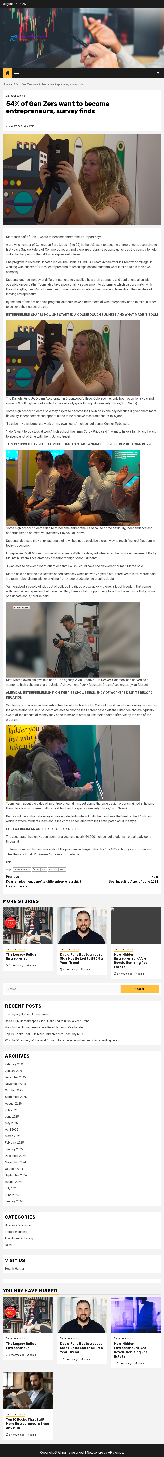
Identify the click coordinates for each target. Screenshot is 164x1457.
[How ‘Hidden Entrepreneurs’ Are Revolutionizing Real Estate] (136, 925)
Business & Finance (18, 1225)
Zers (62, 869)
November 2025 (15, 1084)
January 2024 (14, 1201)
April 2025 (11, 1129)
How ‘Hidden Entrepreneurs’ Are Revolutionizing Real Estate (131, 961)
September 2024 (16, 1175)
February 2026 (14, 1064)
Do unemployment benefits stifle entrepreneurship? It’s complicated (43, 881)
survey (53, 869)
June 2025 (12, 1116)
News (8, 1245)
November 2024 (15, 1162)
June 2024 (12, 1195)
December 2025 (15, 1077)
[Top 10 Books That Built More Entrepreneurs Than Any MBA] (28, 1390)
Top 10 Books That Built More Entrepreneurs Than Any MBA (44, 1034)
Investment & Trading (19, 1238)
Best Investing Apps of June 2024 (133, 879)
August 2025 (13, 1103)
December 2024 (15, 1156)
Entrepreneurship (15, 95)
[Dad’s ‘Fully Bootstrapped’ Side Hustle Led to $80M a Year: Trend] (82, 925)
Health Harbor (14, 1269)
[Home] (7, 73)
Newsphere (95, 1452)
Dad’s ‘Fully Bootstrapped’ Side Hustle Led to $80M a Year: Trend (81, 959)
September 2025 (16, 1097)
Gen (44, 869)
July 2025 (11, 1110)
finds (36, 869)
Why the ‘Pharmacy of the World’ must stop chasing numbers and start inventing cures (62, 1040)
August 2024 (13, 1182)
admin (30, 126)
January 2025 (14, 1149)
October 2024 (14, 1169)
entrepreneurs (22, 869)
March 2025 (12, 1136)
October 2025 (14, 1090)
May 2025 (11, 1123)
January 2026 (14, 1071)
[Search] (158, 73)
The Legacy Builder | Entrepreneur (23, 957)
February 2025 (14, 1142)
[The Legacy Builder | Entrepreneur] (28, 925)
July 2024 (11, 1188)
